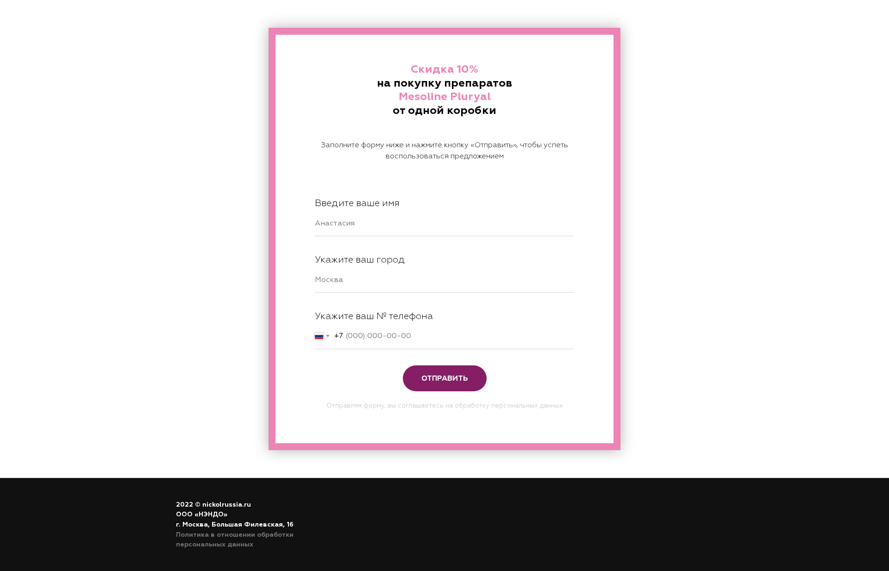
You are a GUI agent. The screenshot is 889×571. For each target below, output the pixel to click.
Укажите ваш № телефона (374, 316)
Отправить (444, 378)
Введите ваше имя (357, 203)
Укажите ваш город (360, 259)
